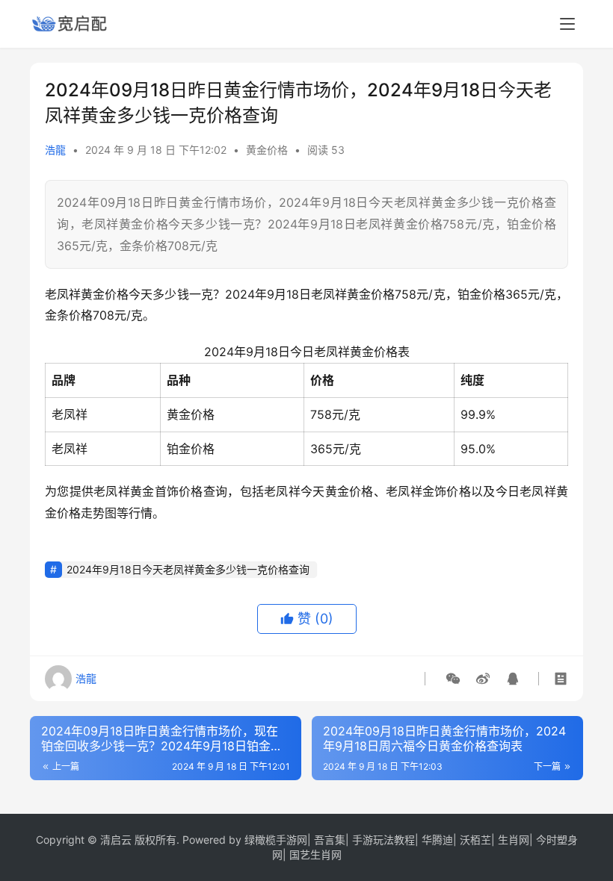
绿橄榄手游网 (275, 839)
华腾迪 (437, 839)
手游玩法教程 (383, 839)
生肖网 (513, 839)
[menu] (567, 23)
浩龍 (55, 149)
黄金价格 (267, 149)
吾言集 (329, 839)
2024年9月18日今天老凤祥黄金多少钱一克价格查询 (188, 569)
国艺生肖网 (315, 854)
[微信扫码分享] (453, 678)
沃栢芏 (475, 839)
